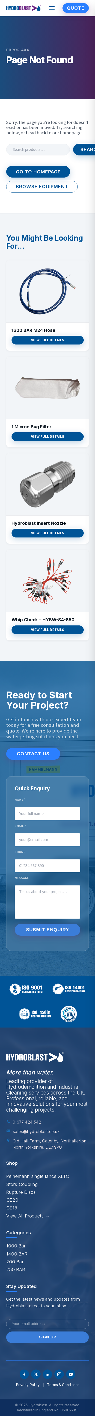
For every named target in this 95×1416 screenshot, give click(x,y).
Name (20, 800)
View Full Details (47, 340)
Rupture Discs (21, 1192)
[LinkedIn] (47, 1374)
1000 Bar (16, 1246)
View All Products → (28, 1216)
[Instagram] (59, 1374)
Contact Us (33, 753)
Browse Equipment (42, 186)
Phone (20, 852)
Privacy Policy (28, 1385)
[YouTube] (71, 1374)
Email (20, 826)
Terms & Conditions (63, 1385)
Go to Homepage (38, 172)
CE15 (11, 1208)
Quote (75, 8)
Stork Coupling (22, 1184)
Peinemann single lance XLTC (37, 1176)
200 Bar (15, 1261)
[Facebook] (24, 1374)
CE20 (12, 1200)
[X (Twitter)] (36, 1374)
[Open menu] (51, 8)
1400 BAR (16, 1254)
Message (22, 878)
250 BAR (15, 1269)
